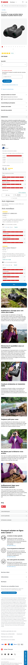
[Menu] (26, 2)
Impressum (19, 634)
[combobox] (14, 5)
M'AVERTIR (8, 81)
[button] (2, 46)
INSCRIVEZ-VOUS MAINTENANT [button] (9, 592)
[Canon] (4, 2)
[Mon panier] (23, 2)
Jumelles (4, 9)
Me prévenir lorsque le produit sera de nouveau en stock (14, 73)
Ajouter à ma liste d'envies (8, 89)
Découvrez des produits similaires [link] (9, 84)
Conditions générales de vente (8, 631)
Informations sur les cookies (8, 639)
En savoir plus (10, 545)
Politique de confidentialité (8, 634)
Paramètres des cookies (7, 636)
